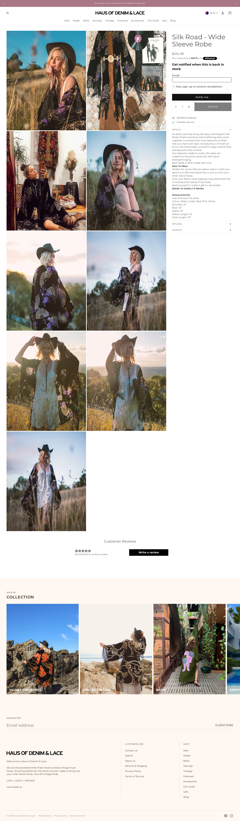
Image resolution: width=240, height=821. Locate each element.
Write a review (149, 552)
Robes (186, 755)
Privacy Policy (133, 771)
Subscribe (224, 725)
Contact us (131, 750)
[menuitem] (67, 20)
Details (176, 130)
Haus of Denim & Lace (24, 815)
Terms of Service (134, 776)
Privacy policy (61, 815)
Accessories (190, 781)
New (185, 750)
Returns (177, 224)
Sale (185, 791)
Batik (186, 760)
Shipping (177, 230)
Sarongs (188, 765)
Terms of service (77, 815)
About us (130, 760)
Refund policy (45, 815)
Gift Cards (189, 786)
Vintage (187, 771)
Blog (186, 796)
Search (129, 755)
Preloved (188, 776)
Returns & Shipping (136, 765)
